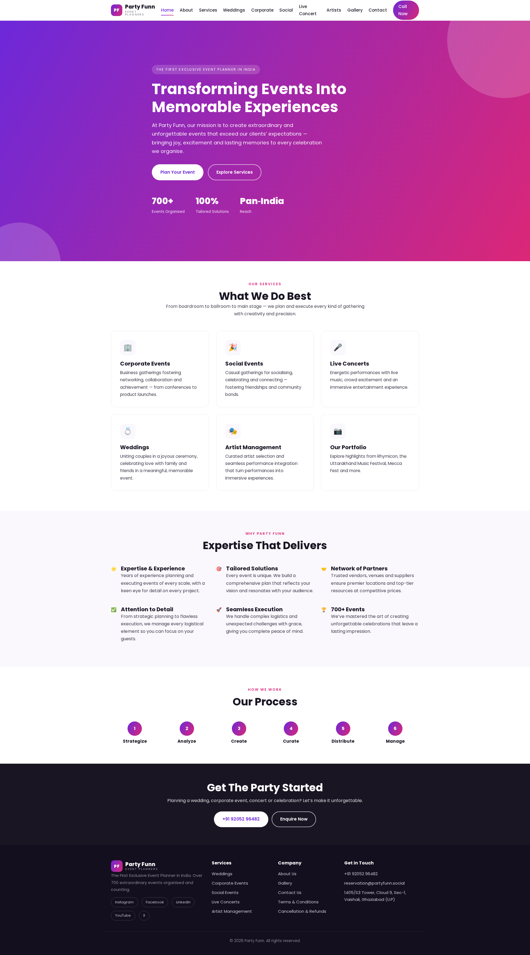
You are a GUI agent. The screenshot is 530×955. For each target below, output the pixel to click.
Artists (334, 10)
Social (286, 10)
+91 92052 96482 (241, 819)
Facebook (155, 902)
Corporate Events (230, 883)
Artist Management (232, 911)
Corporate (262, 10)
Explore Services (234, 172)
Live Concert (308, 10)
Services (208, 10)
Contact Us (289, 892)
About (186, 10)
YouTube (123, 915)
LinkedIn (183, 902)
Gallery (355, 10)
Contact (378, 10)
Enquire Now (294, 819)
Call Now (403, 10)
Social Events (225, 892)
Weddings (234, 10)
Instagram (124, 902)
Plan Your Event (177, 172)
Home (167, 10)
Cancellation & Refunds (302, 911)
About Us (287, 874)
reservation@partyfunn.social (374, 883)
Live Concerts (226, 902)
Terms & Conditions (298, 902)
